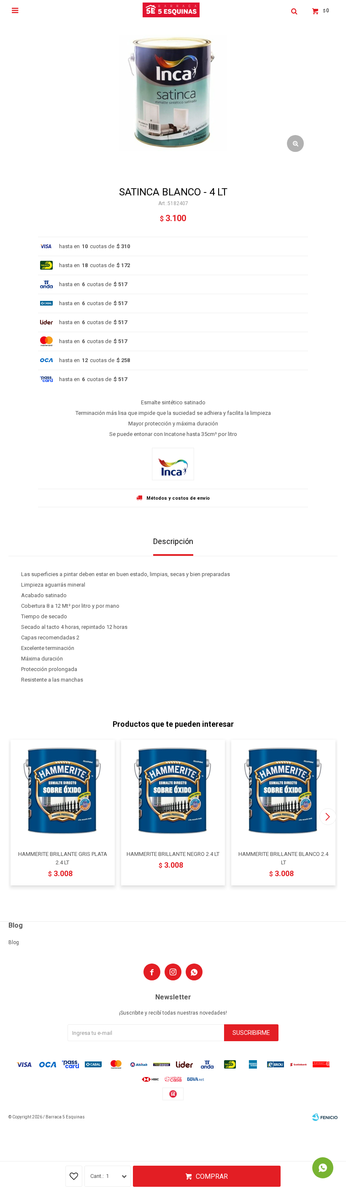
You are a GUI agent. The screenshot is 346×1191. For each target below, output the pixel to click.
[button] (327, 816)
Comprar (212, 1176)
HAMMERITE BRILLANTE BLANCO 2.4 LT (283, 858)
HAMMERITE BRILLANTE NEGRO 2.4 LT (173, 854)
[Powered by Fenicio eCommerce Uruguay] (325, 1117)
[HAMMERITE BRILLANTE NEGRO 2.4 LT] (173, 792)
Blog (13, 942)
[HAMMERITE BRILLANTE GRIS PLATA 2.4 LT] (63, 792)
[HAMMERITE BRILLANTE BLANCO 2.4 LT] (283, 792)
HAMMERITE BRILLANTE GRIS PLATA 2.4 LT (62, 858)
